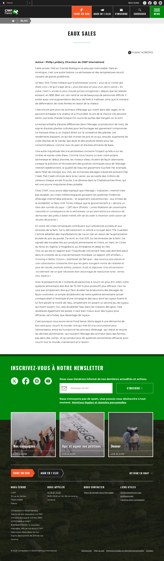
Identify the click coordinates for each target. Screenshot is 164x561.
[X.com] (144, 3)
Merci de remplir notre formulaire (99, 493)
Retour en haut (139, 473)
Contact (149, 551)
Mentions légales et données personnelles (125, 551)
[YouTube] (160, 3)
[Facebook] (150, 3)
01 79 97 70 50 (54, 493)
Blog (24, 20)
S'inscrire (133, 388)
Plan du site (99, 551)
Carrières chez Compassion (132, 500)
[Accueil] (13, 20)
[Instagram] (155, 3)
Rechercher (86, 551)
